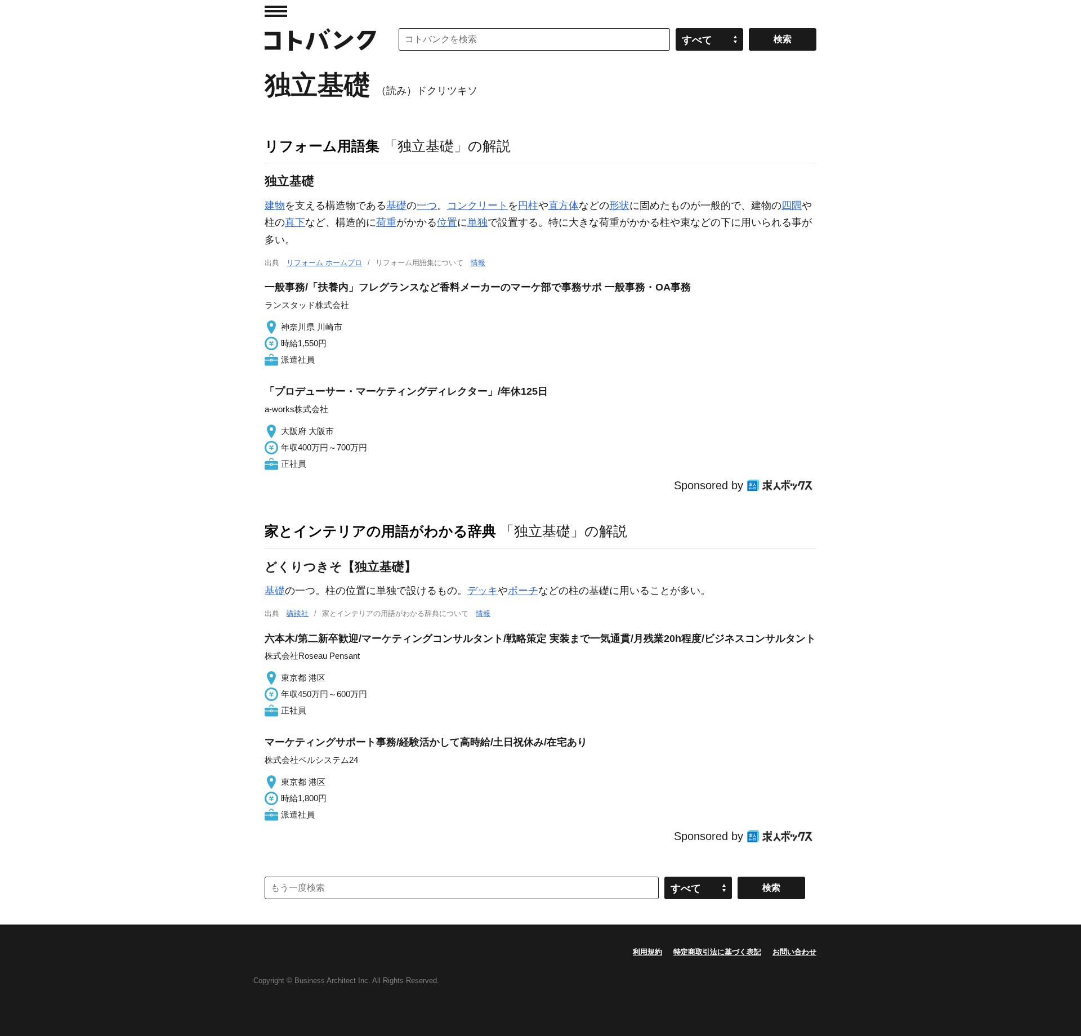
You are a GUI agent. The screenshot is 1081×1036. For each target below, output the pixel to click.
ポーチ (523, 590)
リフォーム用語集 (322, 146)
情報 (478, 262)
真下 (295, 222)
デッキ (482, 590)
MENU (276, 11)
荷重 (386, 222)
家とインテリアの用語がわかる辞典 (380, 531)
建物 (275, 205)
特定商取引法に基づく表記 (717, 952)
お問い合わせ (794, 952)
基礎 (396, 205)
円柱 (528, 205)
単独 (477, 222)
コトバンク (320, 39)
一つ (427, 205)
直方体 (563, 205)
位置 (447, 222)
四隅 (791, 205)
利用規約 (647, 952)
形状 (619, 205)
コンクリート (477, 205)
